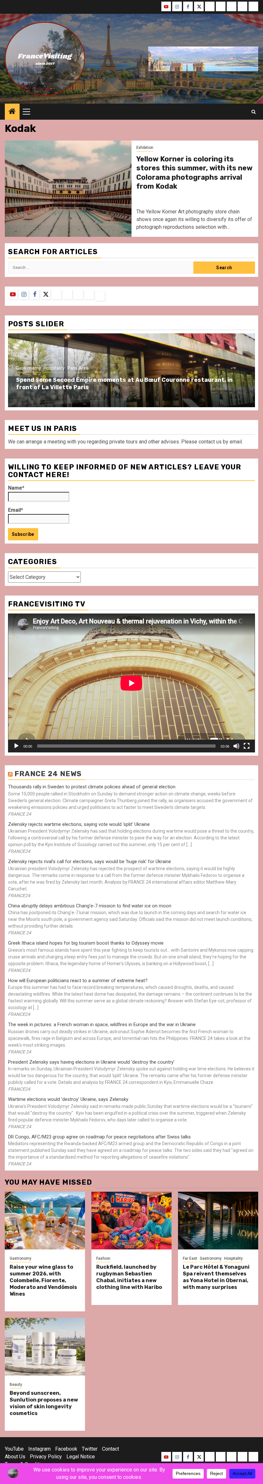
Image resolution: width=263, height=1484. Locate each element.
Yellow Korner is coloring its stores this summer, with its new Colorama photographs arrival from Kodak (194, 173)
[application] (131, 682)
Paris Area (78, 368)
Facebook (66, 1449)
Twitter (90, 1449)
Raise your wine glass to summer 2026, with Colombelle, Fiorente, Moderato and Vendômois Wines (43, 1280)
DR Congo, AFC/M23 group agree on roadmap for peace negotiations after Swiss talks (99, 1137)
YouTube (14, 1449)
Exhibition (144, 147)
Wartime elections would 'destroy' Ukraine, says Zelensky (68, 1099)
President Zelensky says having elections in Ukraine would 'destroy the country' (91, 1062)
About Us (15, 1457)
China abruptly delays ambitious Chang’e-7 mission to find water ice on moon (89, 906)
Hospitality (54, 368)
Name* (16, 488)
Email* (15, 510)
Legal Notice (80, 1457)
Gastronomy (28, 368)
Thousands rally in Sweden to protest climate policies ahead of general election (91, 787)
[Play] (16, 746)
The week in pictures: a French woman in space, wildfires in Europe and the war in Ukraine (102, 1024)
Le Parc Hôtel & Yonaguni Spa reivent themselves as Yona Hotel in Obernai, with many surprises (216, 1277)
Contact (110, 1449)
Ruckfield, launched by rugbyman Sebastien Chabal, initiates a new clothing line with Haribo (129, 1277)
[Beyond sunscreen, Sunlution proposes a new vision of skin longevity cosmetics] (45, 1347)
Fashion (103, 1258)
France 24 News (48, 773)
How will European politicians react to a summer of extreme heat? (78, 980)
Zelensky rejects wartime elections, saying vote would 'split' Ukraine (79, 824)
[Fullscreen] (246, 746)
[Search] (254, 112)
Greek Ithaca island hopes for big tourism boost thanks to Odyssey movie (86, 943)
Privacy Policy (46, 1457)
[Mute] (236, 746)
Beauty (16, 1384)
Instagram (39, 1449)
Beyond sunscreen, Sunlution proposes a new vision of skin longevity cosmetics (44, 1403)
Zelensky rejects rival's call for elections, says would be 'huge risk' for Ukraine (89, 861)
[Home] (12, 111)
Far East (190, 1258)
